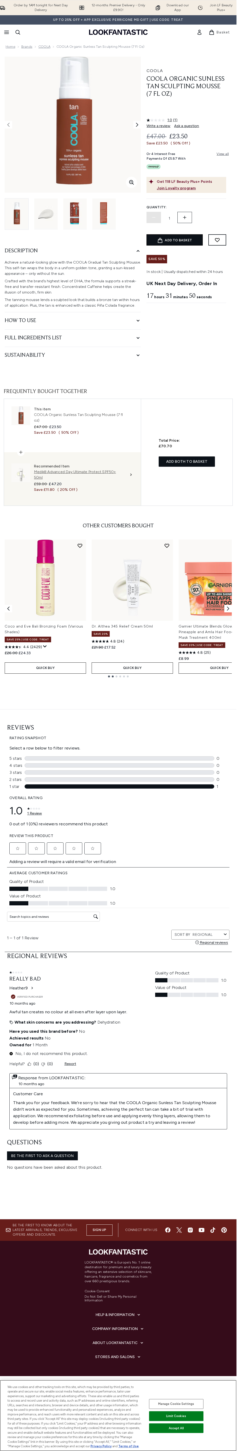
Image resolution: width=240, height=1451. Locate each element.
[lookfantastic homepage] (118, 32)
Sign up (99, 1230)
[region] (118, 1415)
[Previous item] (8, 608)
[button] (186, 109)
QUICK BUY (45, 668)
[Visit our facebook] (167, 1230)
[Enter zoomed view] (131, 182)
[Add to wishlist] (217, 240)
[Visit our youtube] (201, 1230)
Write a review (158, 126)
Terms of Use (128, 1446)
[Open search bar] (17, 32)
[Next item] (228, 608)
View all (223, 154)
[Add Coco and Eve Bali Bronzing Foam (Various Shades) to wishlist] (80, 545)
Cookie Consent (97, 1291)
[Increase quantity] (184, 217)
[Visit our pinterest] (224, 1230)
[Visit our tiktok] (212, 1230)
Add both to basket (187, 461)
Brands (26, 47)
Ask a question (186, 126)
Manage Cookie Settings (176, 1404)
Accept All (176, 1428)
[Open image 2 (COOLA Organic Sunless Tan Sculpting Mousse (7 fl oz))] (46, 214)
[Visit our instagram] (190, 1230)
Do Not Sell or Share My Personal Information (110, 1298)
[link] (199, 32)
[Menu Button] (6, 32)
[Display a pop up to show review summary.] (45, 646)
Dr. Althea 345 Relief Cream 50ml (122, 626)
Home (10, 47)
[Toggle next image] (137, 125)
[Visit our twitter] (179, 1230)
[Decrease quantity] (153, 217)
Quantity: (156, 207)
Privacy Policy (101, 1446)
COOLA (44, 47)
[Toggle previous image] (8, 125)
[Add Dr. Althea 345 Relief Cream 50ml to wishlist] (166, 545)
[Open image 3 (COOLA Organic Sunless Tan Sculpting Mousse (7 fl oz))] (75, 214)
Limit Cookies (176, 1416)
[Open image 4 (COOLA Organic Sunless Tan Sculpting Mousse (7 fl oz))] (104, 214)
